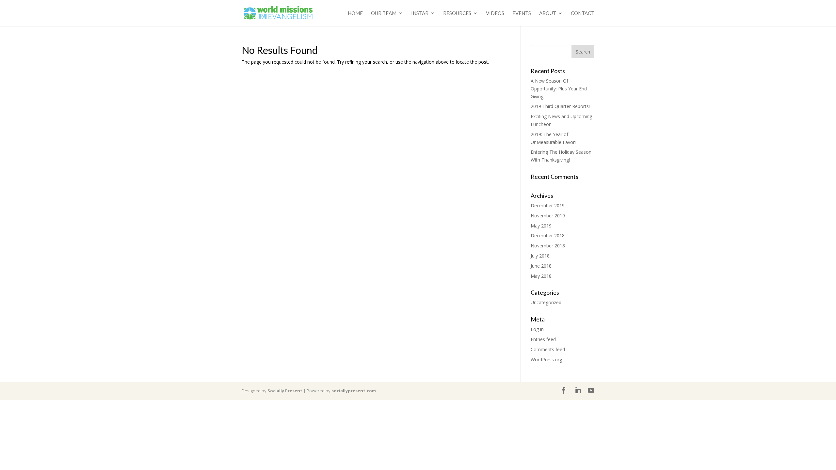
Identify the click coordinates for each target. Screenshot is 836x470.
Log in (537, 329)
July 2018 (540, 256)
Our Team (383, 13)
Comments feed (548, 349)
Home (355, 13)
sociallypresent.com (353, 391)
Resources (457, 13)
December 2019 (548, 205)
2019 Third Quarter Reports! (560, 106)
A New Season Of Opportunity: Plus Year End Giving (559, 89)
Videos (495, 13)
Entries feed (543, 339)
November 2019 (548, 215)
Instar (419, 13)
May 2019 (541, 226)
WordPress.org (546, 359)
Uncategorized (546, 302)
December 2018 (548, 235)
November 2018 (548, 246)
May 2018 (541, 276)
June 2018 (541, 266)
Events (521, 13)
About (547, 13)
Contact (582, 13)
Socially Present (284, 391)
